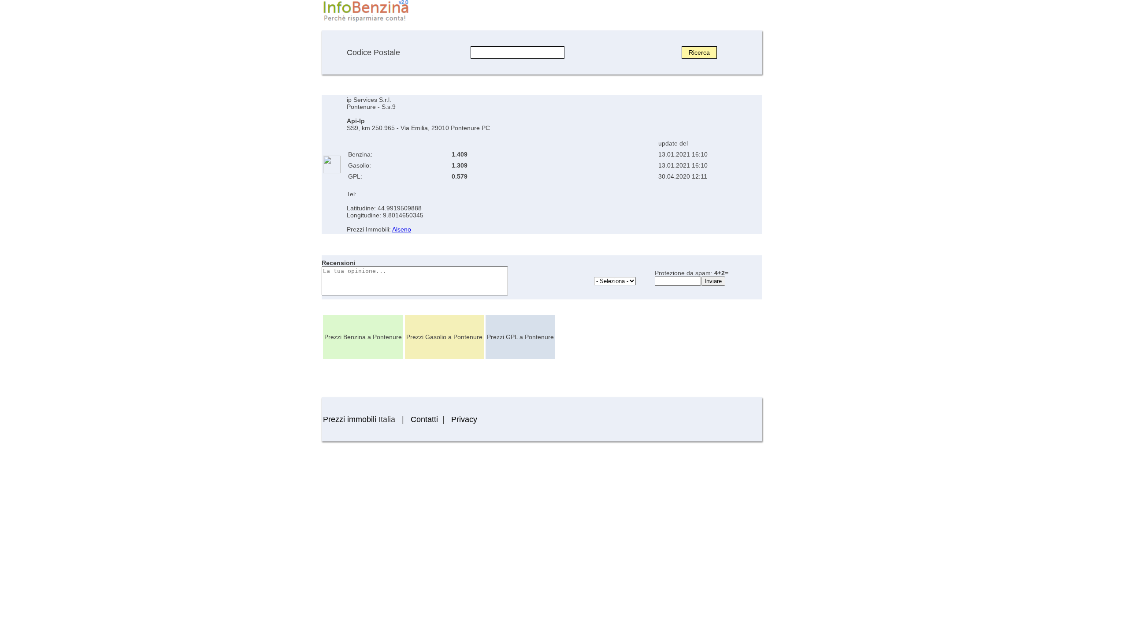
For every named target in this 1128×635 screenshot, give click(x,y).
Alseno (401, 229)
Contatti (424, 419)
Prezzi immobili (349, 419)
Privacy (464, 419)
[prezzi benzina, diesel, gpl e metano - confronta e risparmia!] (366, 21)
